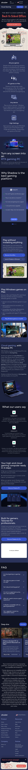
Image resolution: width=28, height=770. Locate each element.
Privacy (17, 751)
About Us (3, 744)
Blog (16, 724)
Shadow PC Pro (5, 730)
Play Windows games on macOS (14, 318)
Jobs (2, 746)
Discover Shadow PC (14, 488)
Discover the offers (10, 255)
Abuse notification (19, 755)
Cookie (16, 753)
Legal (16, 749)
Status (16, 737)
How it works (4, 724)
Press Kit (17, 728)
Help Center (18, 722)
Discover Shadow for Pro (14, 539)
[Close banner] (25, 759)
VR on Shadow (4, 735)
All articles (23, 624)
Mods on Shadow (5, 737)
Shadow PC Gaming (6, 728)
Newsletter (18, 735)
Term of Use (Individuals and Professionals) (19, 746)
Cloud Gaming (6, 7)
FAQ (16, 732)
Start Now (20, 7)
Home (2, 722)
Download (17, 726)
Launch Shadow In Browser (12, 259)
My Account (12, 2)
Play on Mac (4, 726)
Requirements (18, 730)
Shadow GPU (4, 732)
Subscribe (14, 219)
